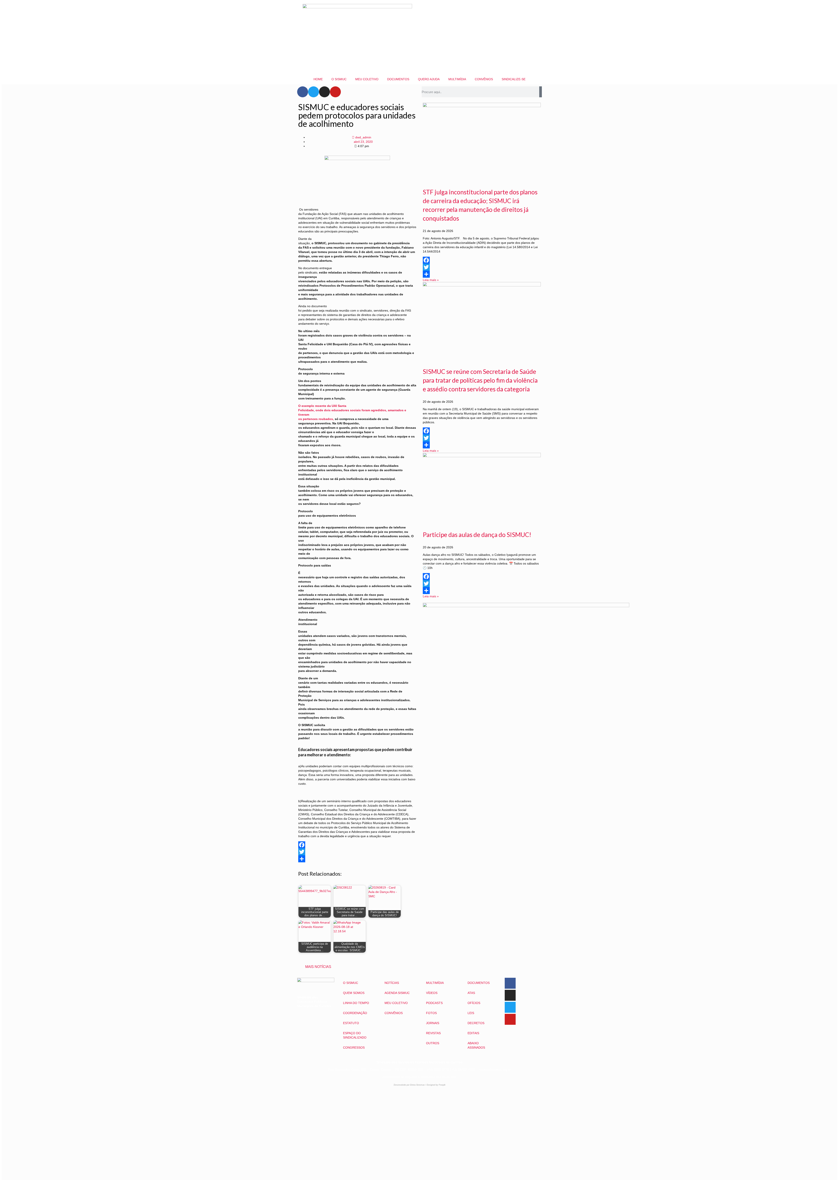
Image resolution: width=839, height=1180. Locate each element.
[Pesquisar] (540, 91)
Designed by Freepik (436, 1085)
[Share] (357, 858)
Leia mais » (431, 280)
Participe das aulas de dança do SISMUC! (477, 534)
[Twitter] (313, 91)
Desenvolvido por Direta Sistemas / (410, 1085)
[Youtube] (335, 91)
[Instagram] (324, 91)
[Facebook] (302, 91)
